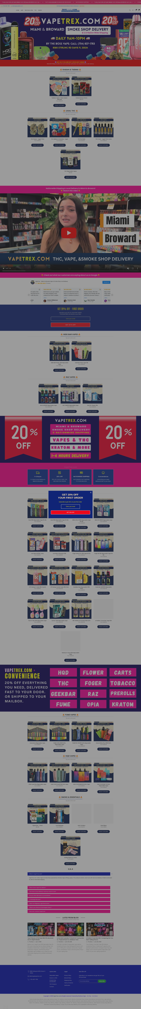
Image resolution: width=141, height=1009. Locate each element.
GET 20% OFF (70, 512)
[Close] (91, 492)
